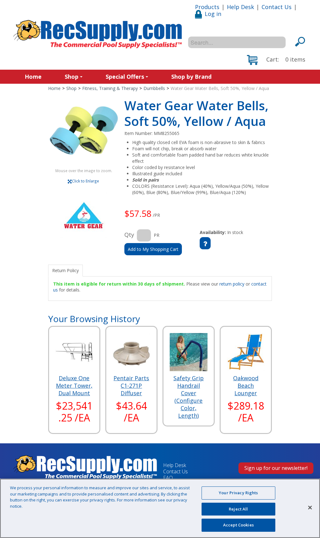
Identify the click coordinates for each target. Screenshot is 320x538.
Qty (129, 235)
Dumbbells (154, 88)
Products (207, 7)
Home (33, 76)
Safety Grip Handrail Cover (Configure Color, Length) (188, 396)
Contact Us (277, 7)
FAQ (168, 477)
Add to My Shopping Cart (153, 249)
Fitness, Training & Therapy (110, 88)
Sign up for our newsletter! (276, 468)
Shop (71, 76)
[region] (160, 508)
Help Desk (240, 7)
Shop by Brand (191, 76)
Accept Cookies (238, 525)
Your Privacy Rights (238, 493)
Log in (213, 13)
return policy (231, 284)
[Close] (310, 508)
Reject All (238, 509)
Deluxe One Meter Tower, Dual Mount (74, 385)
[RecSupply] (97, 34)
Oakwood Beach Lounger (245, 385)
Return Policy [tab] (65, 270)
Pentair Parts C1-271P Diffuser (131, 385)
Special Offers (125, 76)
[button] (276, 60)
